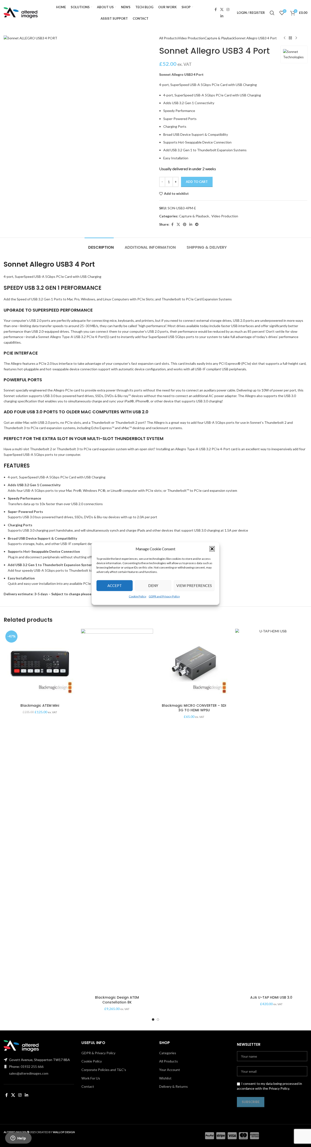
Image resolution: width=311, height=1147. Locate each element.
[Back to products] (290, 38)
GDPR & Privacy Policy (98, 1053)
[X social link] (222, 9)
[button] (212, 548)
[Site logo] (21, 12)
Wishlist (165, 1078)
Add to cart (197, 182)
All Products (168, 38)
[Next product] (296, 38)
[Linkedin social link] (222, 16)
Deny (153, 585)
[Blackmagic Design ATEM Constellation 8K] (117, 811)
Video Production (191, 38)
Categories (167, 1053)
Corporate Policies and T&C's (103, 1070)
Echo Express (101, 428)
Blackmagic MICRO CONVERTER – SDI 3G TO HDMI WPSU (194, 708)
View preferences (194, 585)
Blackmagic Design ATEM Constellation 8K (117, 1000)
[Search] (272, 13)
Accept (114, 585)
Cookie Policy (137, 596)
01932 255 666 (32, 1066)
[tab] (99, 245)
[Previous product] (284, 38)
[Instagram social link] (228, 9)
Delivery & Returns (173, 1086)
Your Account (169, 1070)
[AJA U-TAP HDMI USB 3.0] (271, 811)
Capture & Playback (219, 38)
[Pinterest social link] (184, 224)
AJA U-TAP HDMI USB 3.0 (271, 997)
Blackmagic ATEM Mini (39, 705)
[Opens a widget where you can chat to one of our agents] (18, 1138)
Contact (87, 1086)
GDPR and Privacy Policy (164, 596)
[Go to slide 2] (158, 1019)
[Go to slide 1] (153, 1019)
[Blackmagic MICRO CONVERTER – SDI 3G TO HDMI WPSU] (194, 665)
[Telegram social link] (197, 224)
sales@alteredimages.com (28, 1073)
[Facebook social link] (216, 9)
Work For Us (90, 1078)
